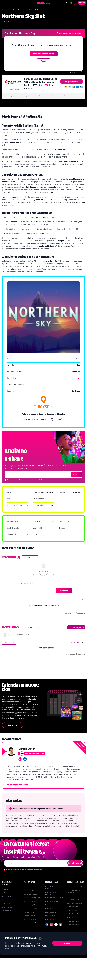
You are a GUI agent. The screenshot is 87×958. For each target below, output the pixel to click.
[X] (56, 924)
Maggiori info (71, 81)
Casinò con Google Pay (30, 923)
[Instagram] (51, 924)
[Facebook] (60, 924)
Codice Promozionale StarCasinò (73, 891)
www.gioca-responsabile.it (32, 95)
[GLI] (60, 420)
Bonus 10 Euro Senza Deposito (51, 893)
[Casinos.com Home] (43, 3)
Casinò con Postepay (30, 919)
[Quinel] (43, 420)
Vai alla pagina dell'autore (17, 785)
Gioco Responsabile (8, 907)
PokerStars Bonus (13, 89)
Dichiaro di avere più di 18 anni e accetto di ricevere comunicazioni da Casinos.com (27, 479)
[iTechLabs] (52, 420)
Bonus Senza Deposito (52, 901)
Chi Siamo (5, 889)
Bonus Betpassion (50, 919)
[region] (43, 585)
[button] (34, 574)
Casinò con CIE (28, 887)
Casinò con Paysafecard (31, 908)
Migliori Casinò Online (30, 894)
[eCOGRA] (35, 420)
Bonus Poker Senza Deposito (54, 898)
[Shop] (67, 3)
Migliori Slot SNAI (72, 914)
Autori (4, 893)
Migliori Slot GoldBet (73, 921)
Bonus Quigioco (50, 916)
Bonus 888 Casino (50, 912)
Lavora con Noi (6, 903)
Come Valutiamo (7, 896)
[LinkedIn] (46, 924)
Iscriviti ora (73, 863)
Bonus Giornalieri (50, 905)
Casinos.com (6, 10)
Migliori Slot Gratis (72, 910)
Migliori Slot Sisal (72, 917)
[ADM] (26, 420)
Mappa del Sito (6, 911)
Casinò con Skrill (29, 912)
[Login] (75, 3)
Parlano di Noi (6, 900)
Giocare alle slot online (19, 10)
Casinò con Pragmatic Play (32, 898)
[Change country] (71, 3)
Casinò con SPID (29, 890)
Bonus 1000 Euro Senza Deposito (52, 887)
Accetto (67, 943)
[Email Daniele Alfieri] (20, 759)
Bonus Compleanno (51, 908)
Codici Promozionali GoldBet (75, 887)
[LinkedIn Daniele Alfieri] (25, 759)
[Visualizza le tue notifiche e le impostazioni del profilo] (83, 600)
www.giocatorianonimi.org (46, 95)
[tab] (9, 643)
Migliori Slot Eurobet (73, 925)
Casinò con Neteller (29, 916)
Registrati (46, 571)
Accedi (43, 61)
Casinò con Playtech (30, 901)
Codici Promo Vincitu (73, 899)
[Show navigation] (3, 3)
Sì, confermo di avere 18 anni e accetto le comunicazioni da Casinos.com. (24, 869)
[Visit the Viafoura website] (80, 613)
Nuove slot (12, 725)
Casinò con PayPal (29, 905)
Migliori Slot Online (73, 907)
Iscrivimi (76, 474)
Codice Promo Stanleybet (74, 903)
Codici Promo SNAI (73, 896)
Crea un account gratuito (43, 54)
